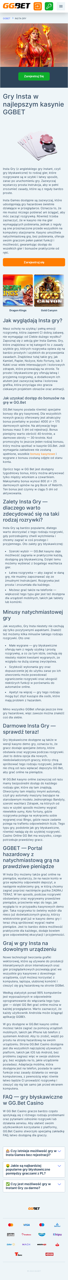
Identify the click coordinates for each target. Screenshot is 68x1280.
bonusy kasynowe (42, 454)
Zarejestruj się (34, 262)
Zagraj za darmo (18, 298)
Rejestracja (49, 6)
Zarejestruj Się (34, 76)
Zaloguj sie (38, 6)
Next (61, 293)
